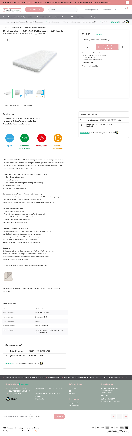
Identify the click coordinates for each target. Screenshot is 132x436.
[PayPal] (122, 427)
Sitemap (36, 428)
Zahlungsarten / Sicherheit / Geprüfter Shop (48, 389)
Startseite (6, 27)
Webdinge (35, 431)
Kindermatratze (61, 17)
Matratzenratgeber (79, 17)
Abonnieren (59, 416)
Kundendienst (106, 10)
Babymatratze (27, 17)
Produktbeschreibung (12, 105)
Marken (72, 394)
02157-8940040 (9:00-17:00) (39, 351)
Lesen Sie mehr (87, 62)
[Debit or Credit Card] (126, 427)
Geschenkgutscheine (91, 10)
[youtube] (125, 416)
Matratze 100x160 (15, 33)
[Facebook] (113, 416)
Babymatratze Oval (44, 17)
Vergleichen (41, 33)
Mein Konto (39, 399)
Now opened (24, 384)
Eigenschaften (27, 105)
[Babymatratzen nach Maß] (12, 9)
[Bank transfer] (117, 427)
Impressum (73, 388)
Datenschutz (29, 428)
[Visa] (112, 427)
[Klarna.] (107, 427)
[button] (69, 61)
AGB (4, 428)
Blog (93, 17)
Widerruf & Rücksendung (15, 428)
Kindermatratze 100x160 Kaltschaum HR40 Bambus (29, 27)
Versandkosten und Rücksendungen (47, 393)
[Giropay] (103, 427)
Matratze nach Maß (11, 17)
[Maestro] (98, 427)
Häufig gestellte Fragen (17, 388)
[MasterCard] (93, 427)
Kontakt (38, 396)
